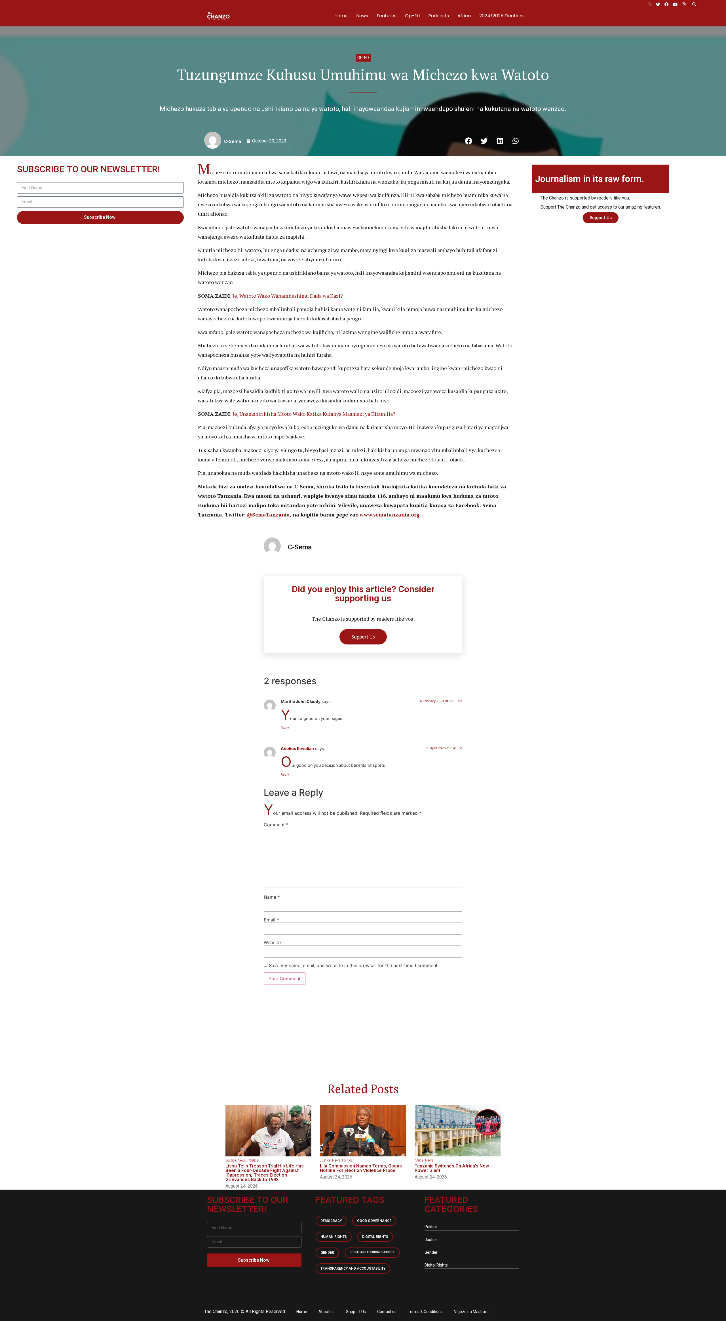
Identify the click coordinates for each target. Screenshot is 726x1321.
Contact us (386, 1311)
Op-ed (363, 57)
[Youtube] (675, 4)
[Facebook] (666, 4)
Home (341, 15)
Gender (327, 1253)
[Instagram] (683, 4)
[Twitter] (658, 4)
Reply (285, 728)
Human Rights (333, 1237)
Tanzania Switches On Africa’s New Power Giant (452, 1168)
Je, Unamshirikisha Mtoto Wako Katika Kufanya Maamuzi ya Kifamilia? (313, 413)
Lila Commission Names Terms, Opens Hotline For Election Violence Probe (361, 1168)
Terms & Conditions (425, 1311)
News (362, 15)
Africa (464, 15)
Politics (253, 1160)
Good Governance (374, 1221)
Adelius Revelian (297, 748)
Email (271, 919)
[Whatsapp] (649, 4)
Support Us (356, 1311)
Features (386, 15)
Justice (230, 1160)
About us (326, 1311)
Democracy (331, 1221)
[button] (694, 4)
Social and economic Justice (372, 1252)
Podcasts (438, 15)
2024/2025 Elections (502, 15)
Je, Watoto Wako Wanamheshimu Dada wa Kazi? (288, 295)
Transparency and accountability (352, 1268)
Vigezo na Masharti (471, 1311)
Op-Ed (412, 15)
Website (272, 942)
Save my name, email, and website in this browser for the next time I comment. (354, 965)
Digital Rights (375, 1237)
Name (272, 897)
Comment (276, 824)
